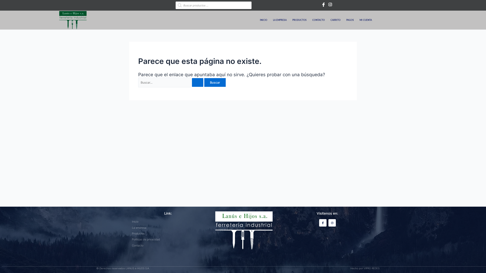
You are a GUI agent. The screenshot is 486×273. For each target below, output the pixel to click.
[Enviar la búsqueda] (197, 82)
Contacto (318, 20)
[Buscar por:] (171, 82)
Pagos (350, 20)
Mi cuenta (366, 20)
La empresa (280, 20)
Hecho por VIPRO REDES (364, 268)
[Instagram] (330, 4)
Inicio (263, 20)
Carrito (336, 20)
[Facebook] (323, 4)
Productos (299, 20)
